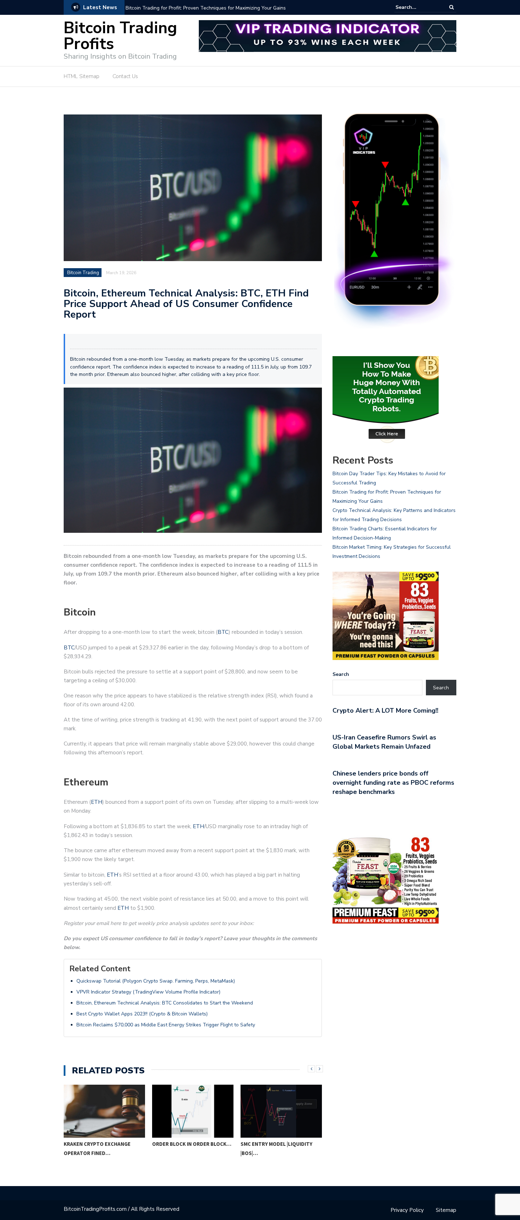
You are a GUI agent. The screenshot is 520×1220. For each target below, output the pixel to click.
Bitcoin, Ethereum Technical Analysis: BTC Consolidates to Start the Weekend (164, 1003)
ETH (96, 802)
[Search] (451, 7)
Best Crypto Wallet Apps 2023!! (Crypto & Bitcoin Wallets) (142, 1013)
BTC (223, 632)
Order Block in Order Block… (191, 1144)
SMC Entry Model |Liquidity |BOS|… (276, 1148)
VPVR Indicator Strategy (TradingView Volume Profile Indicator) (148, 992)
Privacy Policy (407, 1210)
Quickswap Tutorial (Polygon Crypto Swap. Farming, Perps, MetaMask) (155, 981)
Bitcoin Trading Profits (120, 36)
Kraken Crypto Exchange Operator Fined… (97, 1148)
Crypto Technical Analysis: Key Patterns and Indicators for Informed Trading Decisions (211, 12)
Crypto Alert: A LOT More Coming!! (385, 710)
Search (341, 674)
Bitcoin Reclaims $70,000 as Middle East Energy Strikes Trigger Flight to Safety (165, 1024)
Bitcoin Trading (83, 273)
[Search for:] (417, 7)
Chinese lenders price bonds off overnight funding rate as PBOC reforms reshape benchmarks (393, 782)
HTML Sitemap (81, 76)
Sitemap (446, 1210)
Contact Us (125, 76)
